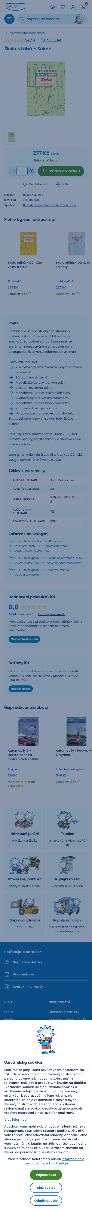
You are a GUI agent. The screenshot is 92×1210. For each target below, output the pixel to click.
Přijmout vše (46, 1175)
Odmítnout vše (46, 1200)
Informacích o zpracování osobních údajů (54, 1161)
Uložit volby (46, 1188)
